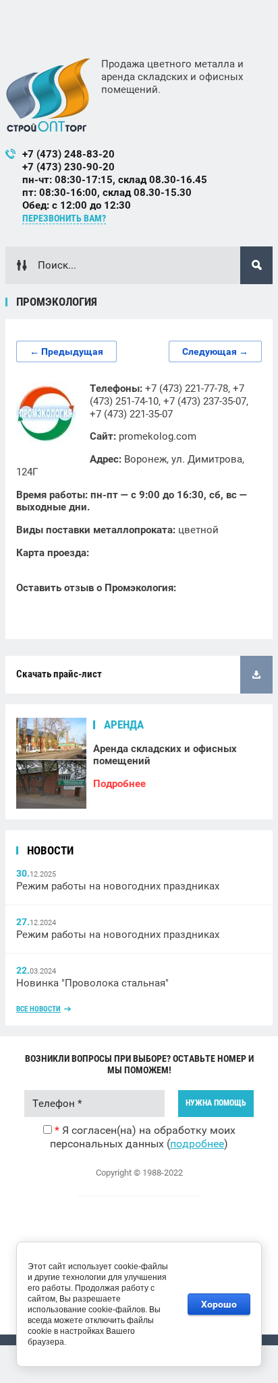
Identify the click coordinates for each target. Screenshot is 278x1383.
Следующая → (215, 351)
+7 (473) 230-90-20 (68, 167)
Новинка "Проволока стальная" (92, 983)
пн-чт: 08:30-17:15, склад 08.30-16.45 (114, 180)
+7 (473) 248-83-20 (68, 154)
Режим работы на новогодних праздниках (117, 886)
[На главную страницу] (48, 95)
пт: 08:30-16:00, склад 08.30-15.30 (107, 193)
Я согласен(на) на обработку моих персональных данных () (142, 1137)
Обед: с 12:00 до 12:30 (76, 205)
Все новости (38, 1009)
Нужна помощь (216, 1103)
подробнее (197, 1143)
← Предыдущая (66, 351)
